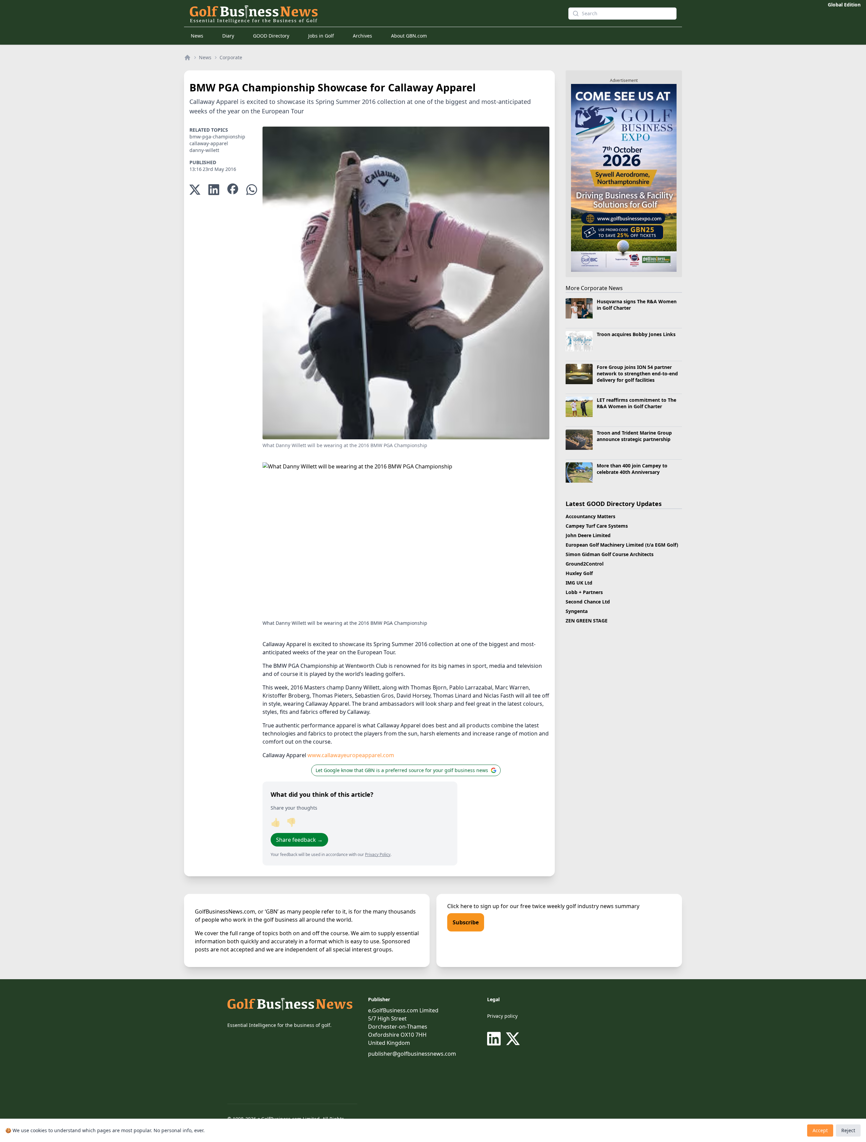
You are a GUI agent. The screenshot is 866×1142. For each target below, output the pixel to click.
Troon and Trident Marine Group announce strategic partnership (634, 436)
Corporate (231, 57)
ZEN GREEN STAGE (587, 620)
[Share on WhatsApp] (251, 189)
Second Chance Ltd (588, 601)
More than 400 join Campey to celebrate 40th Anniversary (632, 468)
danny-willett (204, 150)
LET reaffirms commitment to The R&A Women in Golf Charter (636, 403)
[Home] (187, 57)
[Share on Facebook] (232, 189)
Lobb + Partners (584, 592)
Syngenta (577, 611)
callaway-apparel (208, 143)
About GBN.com (409, 35)
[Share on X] (194, 189)
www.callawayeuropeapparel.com (350, 755)
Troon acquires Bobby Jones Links (636, 334)
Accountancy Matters (590, 516)
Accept (820, 1130)
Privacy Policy (377, 854)
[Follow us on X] (512, 1039)
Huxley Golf (579, 573)
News (197, 35)
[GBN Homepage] (367, 13)
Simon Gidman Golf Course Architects (610, 554)
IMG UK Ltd (579, 582)
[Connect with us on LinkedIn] (495, 1039)
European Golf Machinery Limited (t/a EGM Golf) (622, 545)
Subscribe (466, 922)
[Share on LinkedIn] (213, 189)
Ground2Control (584, 564)
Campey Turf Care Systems (597, 526)
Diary (228, 35)
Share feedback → (299, 839)
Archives (362, 35)
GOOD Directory (271, 35)
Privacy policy (502, 1016)
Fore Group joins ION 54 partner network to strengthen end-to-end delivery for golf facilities (637, 373)
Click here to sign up (473, 906)
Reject (848, 1130)
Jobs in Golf (321, 35)
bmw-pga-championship (217, 136)
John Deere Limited (588, 535)
